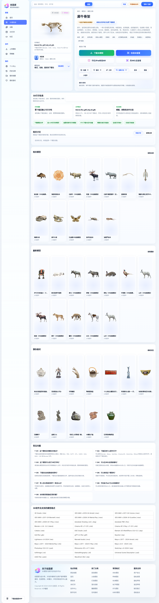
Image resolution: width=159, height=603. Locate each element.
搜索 (88, 4)
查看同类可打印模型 (69, 122)
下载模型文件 (39, 122)
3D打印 (12, 32)
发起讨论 (138, 133)
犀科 (113, 37)
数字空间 (73, 592)
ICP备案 (45, 588)
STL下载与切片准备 (86, 122)
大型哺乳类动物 (122, 37)
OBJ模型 (116, 573)
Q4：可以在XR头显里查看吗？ (107, 462)
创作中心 (73, 588)
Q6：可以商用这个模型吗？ (106, 473)
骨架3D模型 (99, 37)
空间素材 (95, 592)
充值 (124, 4)
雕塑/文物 (90, 11)
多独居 (132, 37)
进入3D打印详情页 (109, 99)
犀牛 (83, 37)
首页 (11, 17)
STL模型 (115, 588)
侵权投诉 (137, 592)
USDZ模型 (116, 592)
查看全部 (149, 133)
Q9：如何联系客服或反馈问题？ (47, 494)
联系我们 (137, 588)
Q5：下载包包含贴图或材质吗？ (47, 473)
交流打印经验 (130, 122)
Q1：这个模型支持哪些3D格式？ (47, 451)
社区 (11, 37)
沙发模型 (95, 576)
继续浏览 (151, 350)
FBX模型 (115, 576)
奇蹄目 (107, 37)
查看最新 (151, 252)
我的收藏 (13, 76)
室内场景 (95, 584)
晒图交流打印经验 (103, 122)
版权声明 (137, 580)
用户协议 (137, 573)
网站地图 (73, 573)
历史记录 (13, 71)
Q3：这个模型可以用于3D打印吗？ (48, 462)
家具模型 (95, 573)
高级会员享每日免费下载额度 (105, 22)
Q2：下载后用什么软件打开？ (107, 451)
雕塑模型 (95, 588)
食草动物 (89, 37)
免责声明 (137, 584)
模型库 (84, 11)
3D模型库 (13, 22)
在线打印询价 (117, 122)
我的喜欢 (13, 80)
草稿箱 (12, 54)
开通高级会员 (134, 4)
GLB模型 (116, 580)
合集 (11, 27)
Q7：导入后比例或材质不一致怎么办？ (49, 483)
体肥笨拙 (148, 37)
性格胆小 (139, 37)
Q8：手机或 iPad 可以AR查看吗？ (108, 483)
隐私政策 (137, 576)
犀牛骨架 (81, 41)
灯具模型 (95, 580)
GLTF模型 (116, 584)
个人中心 (13, 66)
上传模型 (13, 49)
